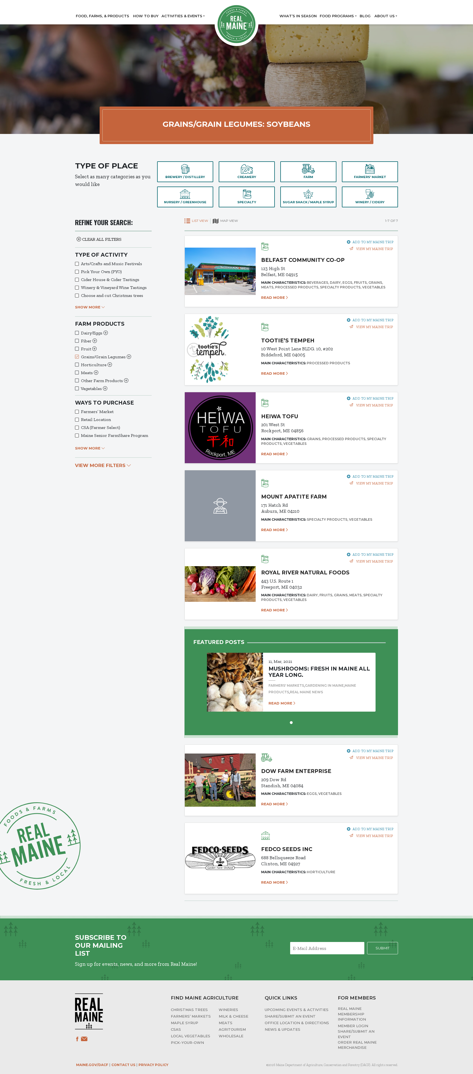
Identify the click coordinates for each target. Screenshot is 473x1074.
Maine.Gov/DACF (92, 1065)
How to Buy (145, 16)
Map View (229, 221)
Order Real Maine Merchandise (357, 1045)
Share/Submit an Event (290, 1016)
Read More (273, 297)
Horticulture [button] (94, 364)
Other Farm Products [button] (102, 380)
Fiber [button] (87, 340)
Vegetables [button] (92, 388)
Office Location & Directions (297, 1023)
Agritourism (232, 1029)
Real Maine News (306, 692)
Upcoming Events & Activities (296, 1009)
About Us (384, 16)
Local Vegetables (190, 1036)
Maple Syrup (184, 1023)
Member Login (353, 1026)
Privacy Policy (153, 1065)
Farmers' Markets (286, 685)
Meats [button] (87, 372)
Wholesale (231, 1036)
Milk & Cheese (233, 1016)
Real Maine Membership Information (352, 1013)
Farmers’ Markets (191, 1016)
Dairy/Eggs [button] (92, 333)
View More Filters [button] (101, 465)
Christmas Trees (189, 1009)
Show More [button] (88, 307)
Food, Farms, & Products (102, 16)
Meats (225, 1023)
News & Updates (282, 1029)
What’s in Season (298, 16)
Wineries (228, 1009)
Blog (365, 16)
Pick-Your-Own (187, 1042)
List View (199, 221)
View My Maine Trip (374, 249)
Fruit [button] (86, 348)
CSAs (176, 1029)
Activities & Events (181, 16)
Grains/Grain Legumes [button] (104, 356)
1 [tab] (291, 722)
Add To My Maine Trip (373, 242)
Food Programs (337, 16)
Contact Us (123, 1065)
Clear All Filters (101, 239)
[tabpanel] (291, 677)
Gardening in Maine (324, 685)
